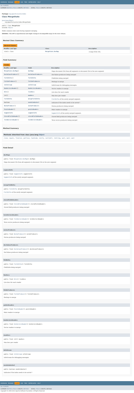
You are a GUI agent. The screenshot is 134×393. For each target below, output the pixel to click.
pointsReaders (33, 109)
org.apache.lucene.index (17, 14)
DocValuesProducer (10, 74)
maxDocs (31, 95)
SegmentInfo (8, 113)
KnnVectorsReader (10, 88)
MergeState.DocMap (52, 51)
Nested (9, 8)
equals (11, 138)
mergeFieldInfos (34, 99)
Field (14, 8)
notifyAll (48, 138)
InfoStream (8, 85)
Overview (4, 2)
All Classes (5, 5)
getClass (26, 138)
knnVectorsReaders (34, 88)
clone (6, 138)
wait (63, 138)
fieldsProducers (34, 81)
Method (26, 8)
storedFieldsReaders (35, 116)
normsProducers (33, 106)
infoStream (32, 85)
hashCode (34, 138)
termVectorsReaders (35, 120)
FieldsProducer (9, 81)
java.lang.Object (7, 20)
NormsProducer (9, 106)
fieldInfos (32, 78)
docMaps (31, 71)
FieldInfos (8, 78)
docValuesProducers (35, 74)
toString (57, 138)
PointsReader (9, 109)
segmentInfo (32, 113)
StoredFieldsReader (11, 116)
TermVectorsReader (10, 120)
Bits (5, 92)
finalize (19, 138)
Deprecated (32, 2)
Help (38, 2)
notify (41, 138)
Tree (25, 2)
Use (22, 2)
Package (10, 2)
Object (10, 27)
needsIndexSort (33, 102)
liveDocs (31, 92)
